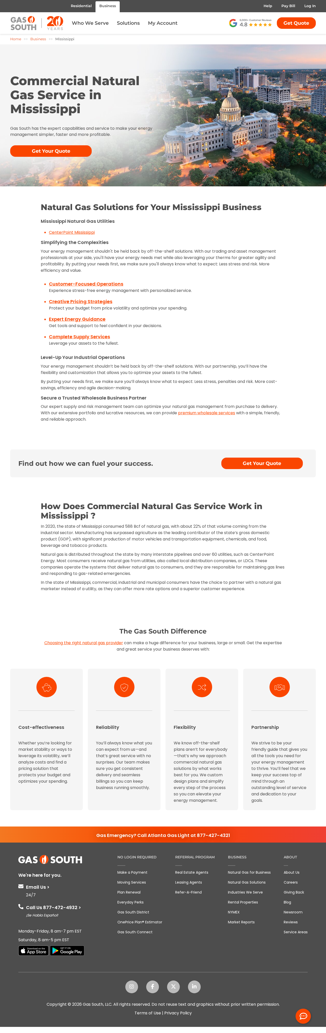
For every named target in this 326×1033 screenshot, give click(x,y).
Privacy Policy (178, 1013)
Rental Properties (243, 902)
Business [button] (107, 6)
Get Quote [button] (296, 23)
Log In (310, 6)
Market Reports (241, 922)
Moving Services (131, 882)
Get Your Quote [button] (51, 151)
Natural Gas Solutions (247, 882)
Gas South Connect (135, 932)
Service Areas (296, 932)
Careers (291, 882)
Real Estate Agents (191, 872)
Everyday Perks (130, 902)
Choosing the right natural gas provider (83, 643)
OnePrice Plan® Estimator (139, 922)
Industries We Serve (245, 892)
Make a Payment (132, 872)
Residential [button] (81, 6)
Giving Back (294, 892)
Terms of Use (147, 1013)
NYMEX (234, 912)
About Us (292, 872)
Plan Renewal (129, 892)
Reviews (291, 922)
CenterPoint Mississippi (72, 232)
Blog (287, 902)
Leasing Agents (188, 882)
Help (268, 6)
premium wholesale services (206, 413)
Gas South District (133, 912)
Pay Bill (288, 6)
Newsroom (293, 912)
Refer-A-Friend (188, 892)
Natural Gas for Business (249, 872)
